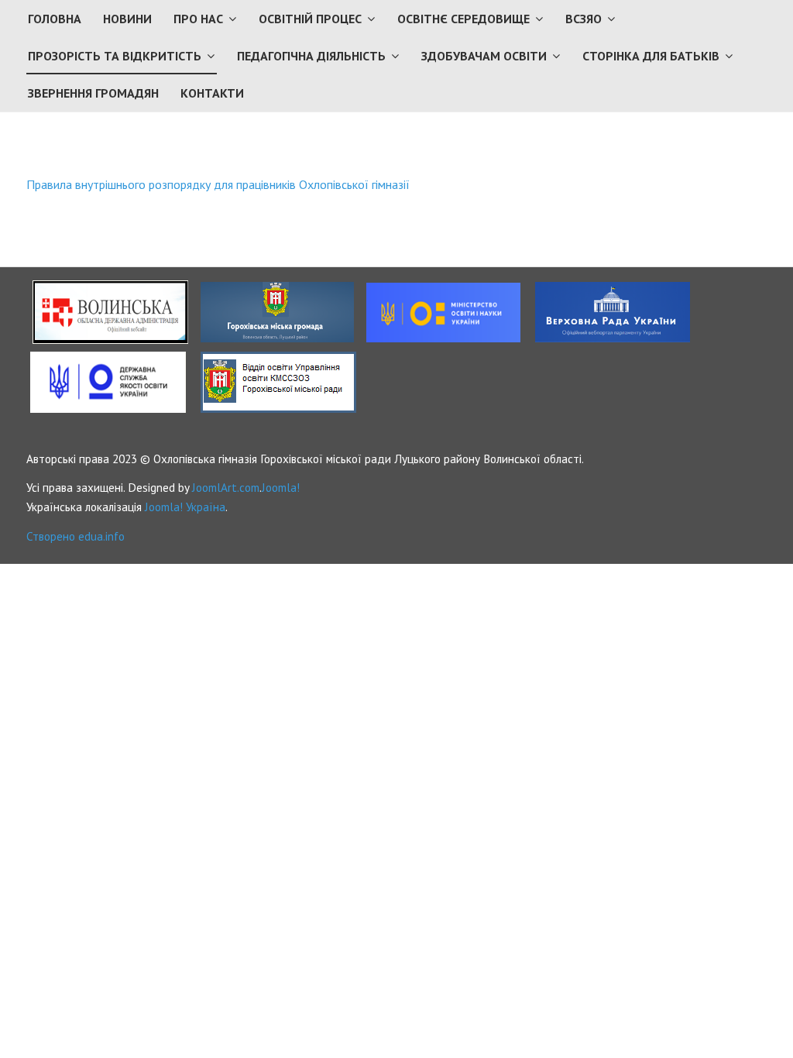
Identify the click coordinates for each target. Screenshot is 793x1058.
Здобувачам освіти (484, 56)
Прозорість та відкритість (114, 56)
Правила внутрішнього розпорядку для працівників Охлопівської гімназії (218, 184)
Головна (54, 18)
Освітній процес (310, 18)
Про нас (198, 18)
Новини (127, 18)
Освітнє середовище (463, 18)
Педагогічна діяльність (311, 56)
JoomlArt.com (225, 487)
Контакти (212, 93)
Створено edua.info (75, 536)
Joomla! (281, 487)
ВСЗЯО (583, 18)
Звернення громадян (93, 93)
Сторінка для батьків (650, 56)
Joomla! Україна (185, 506)
